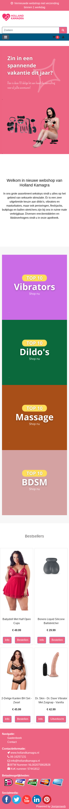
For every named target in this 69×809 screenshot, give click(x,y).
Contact (12, 742)
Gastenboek (14, 738)
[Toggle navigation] (5, 37)
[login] (63, 37)
